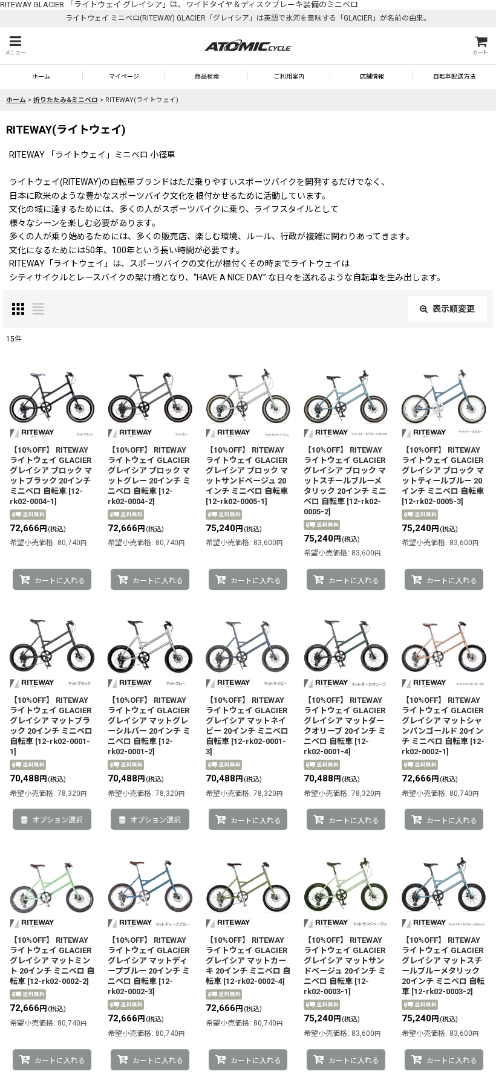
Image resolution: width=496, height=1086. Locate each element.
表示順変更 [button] (453, 309)
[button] (15, 45)
